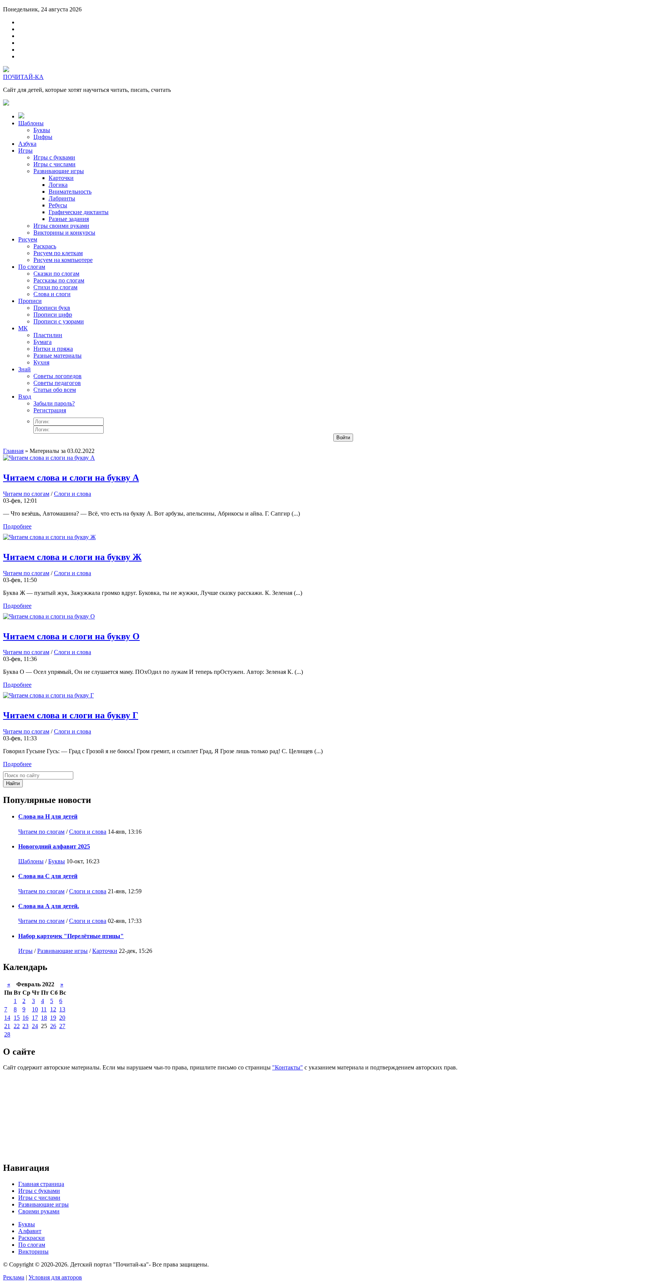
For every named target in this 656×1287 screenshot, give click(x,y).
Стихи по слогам (55, 287)
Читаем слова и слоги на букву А (71, 478)
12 (53, 1009)
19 (53, 1017)
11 (44, 1009)
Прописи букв (51, 307)
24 (35, 1026)
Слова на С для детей (47, 876)
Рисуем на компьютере (63, 260)
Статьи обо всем (54, 389)
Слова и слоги (52, 294)
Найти (13, 783)
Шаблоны (31, 123)
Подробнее (17, 526)
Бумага (42, 342)
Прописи (30, 301)
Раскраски (31, 1238)
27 (62, 1026)
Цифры (42, 137)
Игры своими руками (61, 225)
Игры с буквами (54, 157)
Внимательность (70, 191)
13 (62, 1009)
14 (7, 1017)
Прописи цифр (52, 314)
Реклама (13, 1277)
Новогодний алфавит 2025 (54, 846)
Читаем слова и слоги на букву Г (70, 715)
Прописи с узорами (58, 321)
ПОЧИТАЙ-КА (23, 77)
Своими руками (39, 1211)
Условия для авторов (55, 1277)
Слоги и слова (72, 494)
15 (17, 1017)
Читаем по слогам (26, 494)
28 (7, 1034)
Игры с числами (54, 164)
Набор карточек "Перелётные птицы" (71, 936)
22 (17, 1026)
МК (23, 328)
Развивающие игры (58, 171)
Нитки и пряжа (53, 348)
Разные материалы (57, 355)
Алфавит (29, 1231)
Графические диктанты (79, 212)
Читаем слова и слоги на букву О (71, 636)
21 (7, 1026)
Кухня (41, 362)
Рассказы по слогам (58, 280)
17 (35, 1017)
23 (25, 1026)
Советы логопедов (57, 376)
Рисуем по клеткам (58, 253)
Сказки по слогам (56, 273)
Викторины (33, 1251)
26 (53, 1026)
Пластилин (47, 335)
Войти (343, 437)
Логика (58, 184)
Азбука (27, 143)
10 (35, 1009)
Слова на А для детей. (48, 906)
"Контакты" (287, 1067)
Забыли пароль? (54, 403)
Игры (25, 150)
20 (62, 1017)
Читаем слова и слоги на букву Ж (72, 557)
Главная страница (41, 1184)
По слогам (31, 266)
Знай (24, 369)
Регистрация (49, 410)
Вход (24, 396)
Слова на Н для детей (47, 816)
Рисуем (27, 239)
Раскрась (44, 246)
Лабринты (62, 198)
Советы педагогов (57, 383)
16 (25, 1017)
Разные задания (69, 219)
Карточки (61, 178)
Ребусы (58, 205)
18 (44, 1017)
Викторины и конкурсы (64, 232)
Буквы (41, 130)
